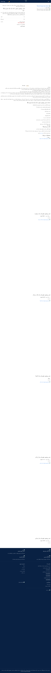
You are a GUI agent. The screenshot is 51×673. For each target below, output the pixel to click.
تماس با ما (23, 569)
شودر (22, 24)
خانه (24, 5)
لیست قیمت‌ (48, 584)
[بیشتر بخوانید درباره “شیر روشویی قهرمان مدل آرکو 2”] (49, 380)
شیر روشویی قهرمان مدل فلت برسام (41, 294)
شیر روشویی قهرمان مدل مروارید (42, 213)
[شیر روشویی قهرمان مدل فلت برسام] (25, 256)
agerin (29, 671)
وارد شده (41, 133)
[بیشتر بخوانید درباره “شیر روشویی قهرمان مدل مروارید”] (49, 218)
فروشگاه (21, 5)
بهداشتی (18, 5)
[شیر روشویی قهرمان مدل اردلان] (25, 418)
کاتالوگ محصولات (47, 586)
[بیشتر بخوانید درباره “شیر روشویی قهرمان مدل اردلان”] (49, 461)
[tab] (27, 85)
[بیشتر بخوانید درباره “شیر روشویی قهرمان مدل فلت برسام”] (49, 299)
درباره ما (23, 567)
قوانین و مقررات (22, 571)
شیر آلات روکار (14, 5)
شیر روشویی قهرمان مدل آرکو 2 (42, 376)
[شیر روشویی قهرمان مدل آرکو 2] (25, 337)
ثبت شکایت (23, 572)
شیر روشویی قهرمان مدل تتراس (42, 538)
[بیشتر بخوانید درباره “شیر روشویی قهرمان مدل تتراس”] (49, 542)
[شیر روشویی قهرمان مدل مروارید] (25, 175)
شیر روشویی (9, 5)
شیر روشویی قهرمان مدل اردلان (42, 457)
